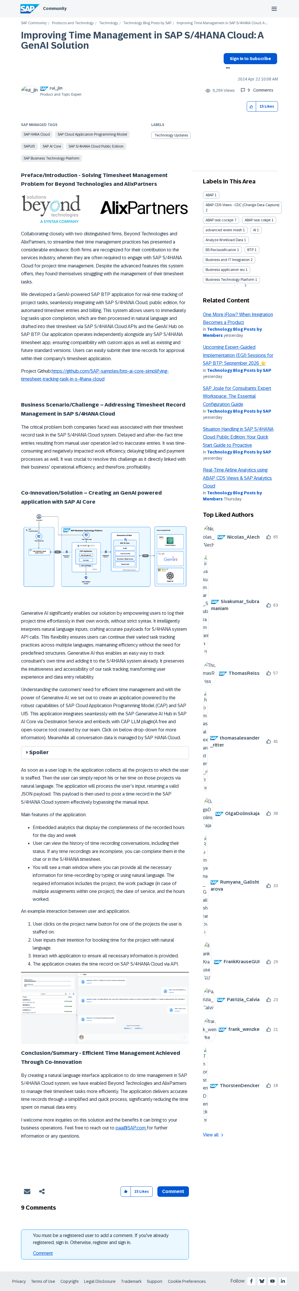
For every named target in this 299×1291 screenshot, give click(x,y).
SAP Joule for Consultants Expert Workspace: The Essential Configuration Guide (237, 396)
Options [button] (227, 68)
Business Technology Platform (230, 280)
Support (155, 1281)
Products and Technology (73, 23)
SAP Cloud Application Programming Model (92, 134)
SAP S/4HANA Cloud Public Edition (96, 146)
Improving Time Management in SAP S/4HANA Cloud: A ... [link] (222, 23)
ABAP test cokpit (258, 220)
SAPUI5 (29, 146)
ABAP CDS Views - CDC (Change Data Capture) (242, 205)
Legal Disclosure (100, 1281)
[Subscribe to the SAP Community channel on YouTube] (272, 1281)
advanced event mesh (224, 230)
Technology (108, 23)
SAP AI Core (52, 146)
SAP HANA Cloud (37, 134)
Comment (43, 1253)
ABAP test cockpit (220, 220)
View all (211, 1134)
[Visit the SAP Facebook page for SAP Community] (251, 1281)
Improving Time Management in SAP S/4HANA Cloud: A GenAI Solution (142, 40)
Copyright (69, 1281)
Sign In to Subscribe (250, 58)
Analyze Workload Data (224, 240)
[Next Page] (245, 285)
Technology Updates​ (171, 135)
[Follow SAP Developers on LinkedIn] (283, 1281)
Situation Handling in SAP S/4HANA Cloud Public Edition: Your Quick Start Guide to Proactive (238, 437)
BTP (250, 250)
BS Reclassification (221, 250)
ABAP (210, 195)
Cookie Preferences (187, 1281)
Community (55, 8)
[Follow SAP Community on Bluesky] (262, 1281)
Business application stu (225, 270)
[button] (251, 106)
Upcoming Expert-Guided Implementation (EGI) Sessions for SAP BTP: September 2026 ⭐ (238, 355)
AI (254, 230)
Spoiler (39, 752)
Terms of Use (43, 1281)
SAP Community (34, 23)
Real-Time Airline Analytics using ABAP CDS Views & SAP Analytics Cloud (237, 477)
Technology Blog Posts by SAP (147, 23)
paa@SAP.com (131, 1127)
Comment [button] (173, 1191)
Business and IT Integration (228, 260)
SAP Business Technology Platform (51, 158)
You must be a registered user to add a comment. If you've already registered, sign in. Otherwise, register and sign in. (100, 1239)
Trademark (131, 1281)
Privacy (19, 1281)
